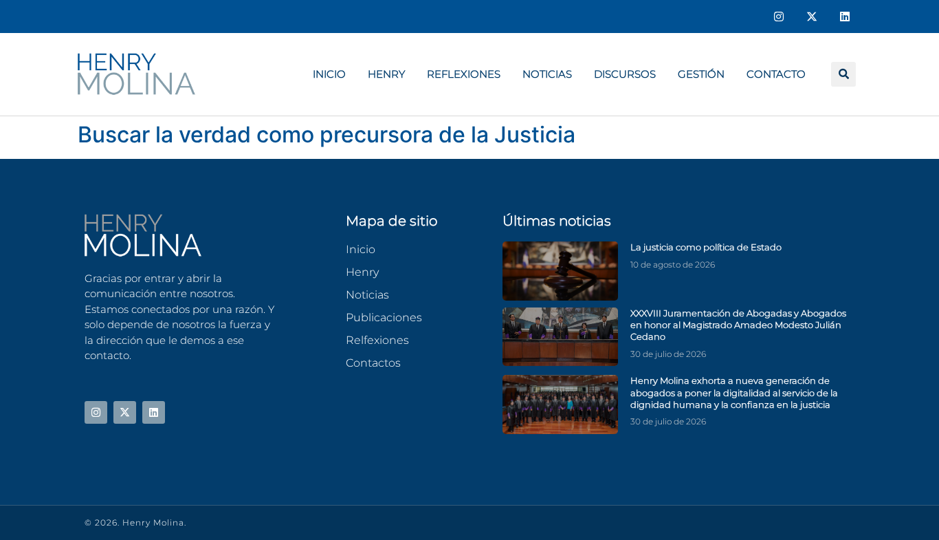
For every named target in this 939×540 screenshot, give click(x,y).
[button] (843, 74)
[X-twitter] (811, 16)
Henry (386, 73)
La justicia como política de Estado (706, 246)
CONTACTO (776, 73)
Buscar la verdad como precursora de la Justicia (326, 134)
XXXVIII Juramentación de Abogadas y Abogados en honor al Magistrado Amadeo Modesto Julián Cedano (738, 325)
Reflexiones (463, 73)
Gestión (701, 73)
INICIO (329, 73)
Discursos (625, 73)
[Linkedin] (844, 16)
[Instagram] (778, 16)
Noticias (547, 73)
